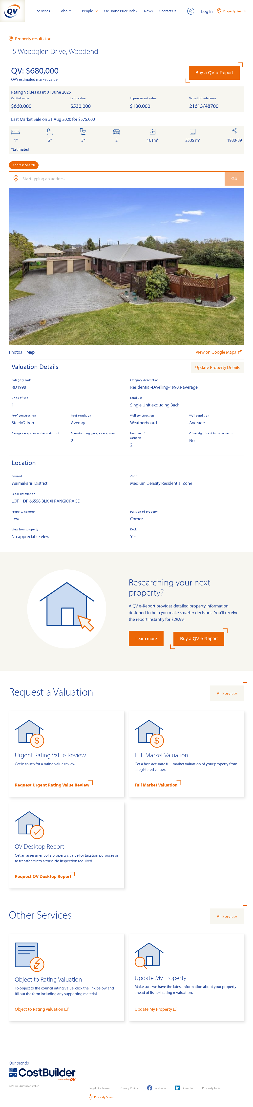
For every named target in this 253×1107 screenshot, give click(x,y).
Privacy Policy (129, 1088)
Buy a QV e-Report (214, 72)
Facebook (159, 1088)
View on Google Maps (216, 352)
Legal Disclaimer (100, 1088)
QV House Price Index (120, 10)
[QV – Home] (12, 11)
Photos (15, 352)
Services (43, 10)
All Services (227, 693)
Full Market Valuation (156, 785)
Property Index (212, 1088)
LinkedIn (187, 1088)
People (87, 10)
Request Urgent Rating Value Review (52, 785)
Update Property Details (217, 367)
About (66, 10)
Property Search (104, 1097)
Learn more (146, 638)
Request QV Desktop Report (43, 876)
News (148, 10)
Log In (207, 11)
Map (30, 352)
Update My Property (153, 1009)
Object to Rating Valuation (39, 1009)
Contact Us (167, 10)
